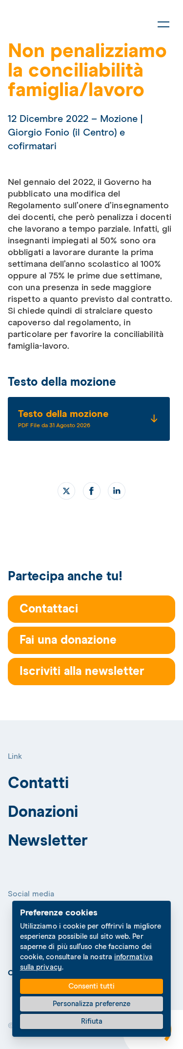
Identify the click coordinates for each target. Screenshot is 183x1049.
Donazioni (43, 812)
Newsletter (48, 841)
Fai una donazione (68, 640)
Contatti (38, 784)
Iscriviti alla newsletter (82, 671)
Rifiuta (91, 1021)
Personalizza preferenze (91, 1004)
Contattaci (49, 609)
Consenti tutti (91, 986)
